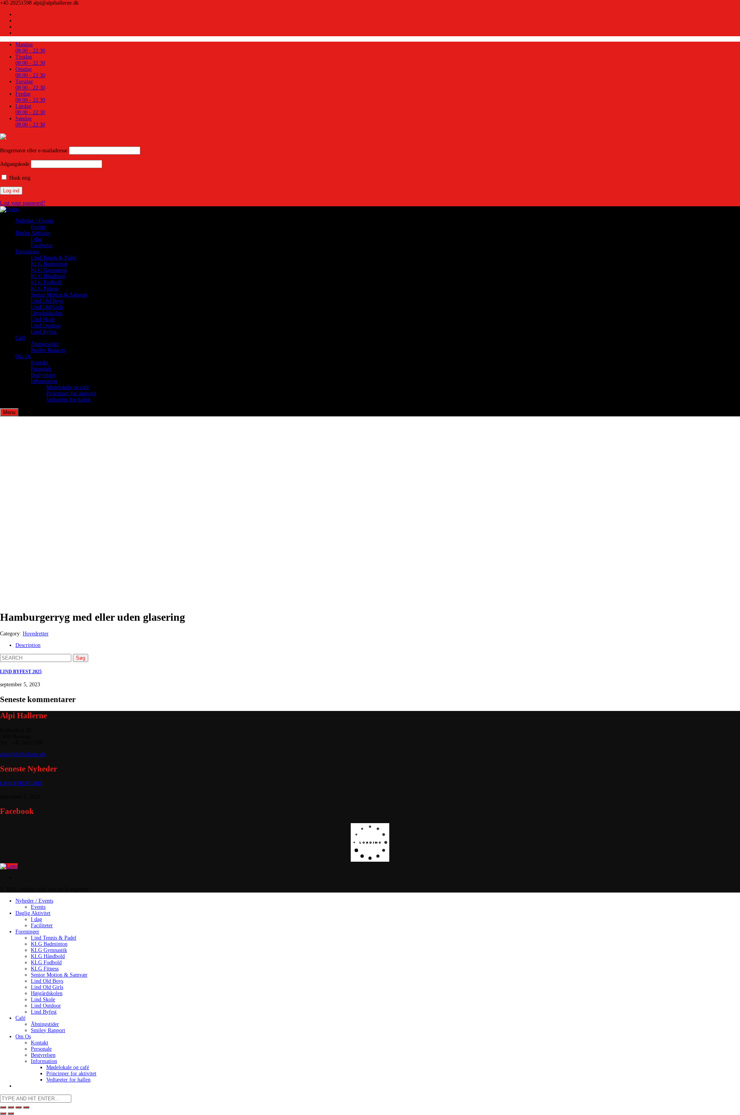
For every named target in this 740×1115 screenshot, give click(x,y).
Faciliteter (42, 245)
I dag (36, 239)
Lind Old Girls (47, 307)
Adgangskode (14, 164)
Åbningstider (45, 344)
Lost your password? (22, 203)
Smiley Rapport (48, 350)
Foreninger (27, 251)
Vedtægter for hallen (68, 400)
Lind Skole (43, 319)
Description (27, 645)
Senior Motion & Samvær (59, 295)
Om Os (23, 356)
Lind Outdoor (46, 325)
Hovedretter (36, 634)
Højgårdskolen (46, 313)
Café (20, 338)
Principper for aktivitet (71, 393)
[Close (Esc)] (3, 1107)
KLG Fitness (45, 288)
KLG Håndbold (48, 276)
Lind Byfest (44, 332)
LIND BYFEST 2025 (21, 671)
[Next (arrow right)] (11, 1113)
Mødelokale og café (67, 387)
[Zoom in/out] (26, 1107)
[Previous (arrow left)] (3, 1113)
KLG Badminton (49, 264)
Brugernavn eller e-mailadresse (33, 150)
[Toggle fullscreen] (18, 1107)
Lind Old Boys (47, 301)
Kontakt (39, 362)
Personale (41, 369)
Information (44, 381)
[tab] (377, 645)
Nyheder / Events (34, 221)
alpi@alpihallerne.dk (22, 754)
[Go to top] (9, 866)
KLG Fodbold (46, 282)
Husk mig (19, 178)
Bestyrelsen (43, 375)
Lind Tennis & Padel (53, 258)
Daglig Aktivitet (32, 233)
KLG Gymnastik (49, 270)
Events (38, 227)
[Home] (9, 209)
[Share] (11, 1107)
